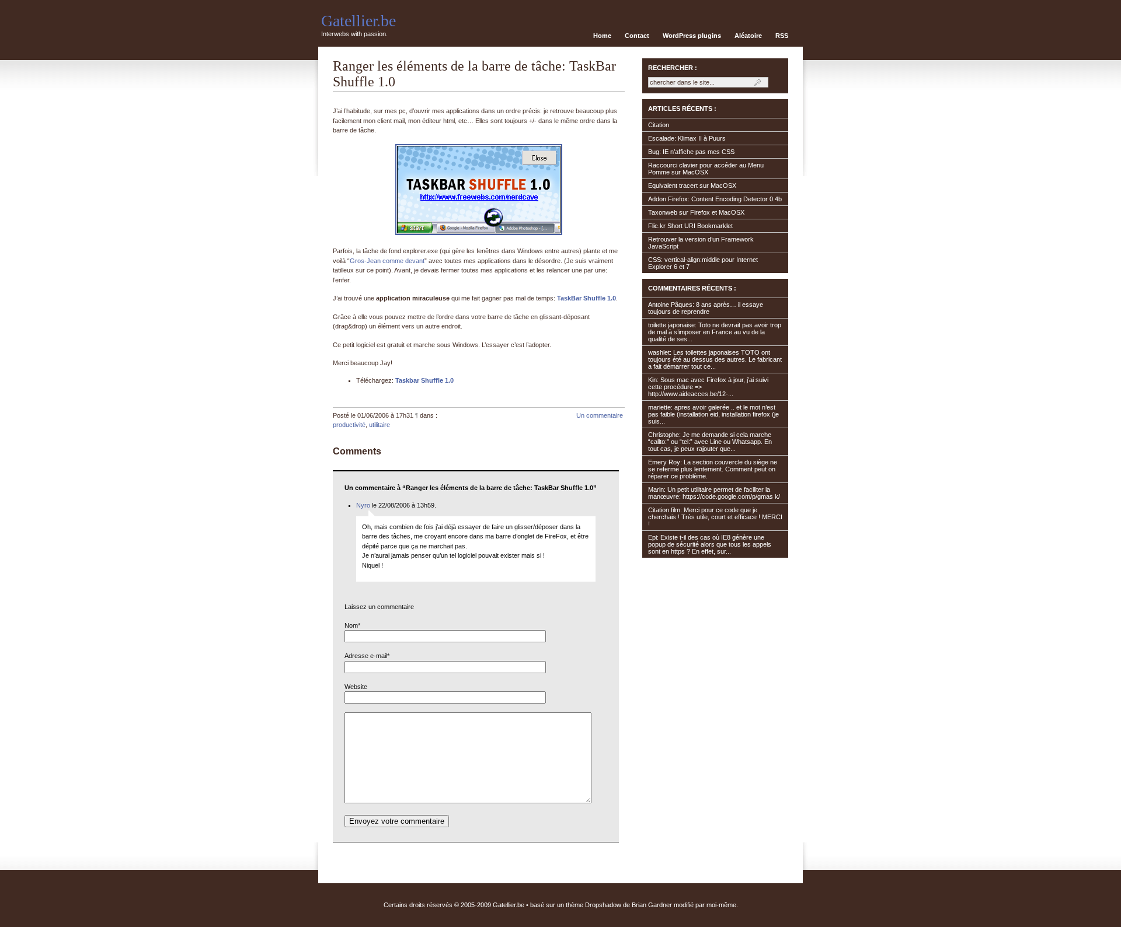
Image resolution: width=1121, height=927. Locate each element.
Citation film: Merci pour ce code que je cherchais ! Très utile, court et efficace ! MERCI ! (715, 516)
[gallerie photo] (478, 232)
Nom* (352, 625)
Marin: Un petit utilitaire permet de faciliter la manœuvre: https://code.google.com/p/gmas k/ (714, 493)
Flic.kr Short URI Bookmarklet (690, 225)
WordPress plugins (692, 35)
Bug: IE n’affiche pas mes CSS (691, 151)
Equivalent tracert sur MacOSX (692, 185)
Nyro (363, 505)
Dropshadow (603, 904)
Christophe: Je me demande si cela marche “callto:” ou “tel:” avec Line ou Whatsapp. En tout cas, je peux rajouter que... (710, 441)
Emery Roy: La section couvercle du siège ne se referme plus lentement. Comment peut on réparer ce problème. (712, 469)
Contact (637, 35)
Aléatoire (748, 35)
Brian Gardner (652, 904)
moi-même (721, 904)
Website (355, 686)
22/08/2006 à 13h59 (406, 505)
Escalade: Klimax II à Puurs (687, 138)
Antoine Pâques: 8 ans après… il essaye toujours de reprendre (705, 308)
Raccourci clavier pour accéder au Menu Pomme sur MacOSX (706, 169)
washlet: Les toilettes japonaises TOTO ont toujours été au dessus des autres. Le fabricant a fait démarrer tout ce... (715, 359)
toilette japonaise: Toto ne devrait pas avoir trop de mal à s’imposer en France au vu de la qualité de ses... (714, 331)
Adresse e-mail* (366, 655)
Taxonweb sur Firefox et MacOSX (696, 212)
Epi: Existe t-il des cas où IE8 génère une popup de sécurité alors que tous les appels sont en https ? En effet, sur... (709, 544)
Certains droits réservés (418, 904)
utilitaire (379, 424)
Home (602, 35)
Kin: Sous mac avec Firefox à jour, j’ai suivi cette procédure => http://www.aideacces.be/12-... (708, 386)
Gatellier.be (358, 21)
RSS (781, 35)
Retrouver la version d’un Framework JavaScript (701, 243)
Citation (658, 124)
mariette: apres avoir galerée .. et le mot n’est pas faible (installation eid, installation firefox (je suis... (713, 414)
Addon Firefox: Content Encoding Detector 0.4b (715, 198)
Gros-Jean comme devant (387, 260)
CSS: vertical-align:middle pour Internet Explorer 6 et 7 (703, 263)
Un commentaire (599, 415)
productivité (349, 424)
